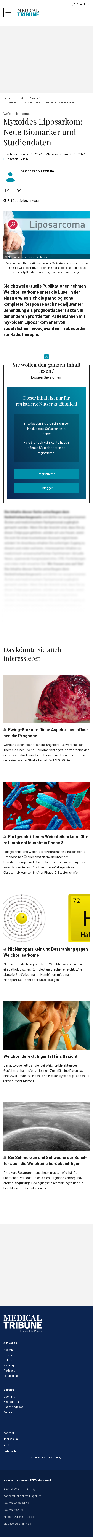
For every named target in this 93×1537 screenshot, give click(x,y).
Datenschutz (11, 1451)
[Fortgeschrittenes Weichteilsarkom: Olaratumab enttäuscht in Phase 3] (46, 806)
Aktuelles (10, 1343)
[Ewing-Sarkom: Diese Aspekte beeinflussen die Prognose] (46, 699)
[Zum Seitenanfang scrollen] (85, 1529)
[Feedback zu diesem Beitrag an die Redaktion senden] (18, 190)
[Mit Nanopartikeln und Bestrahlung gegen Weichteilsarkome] (46, 918)
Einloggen (46, 488)
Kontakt (8, 1433)
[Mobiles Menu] (8, 12)
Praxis (7, 1355)
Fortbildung (11, 1375)
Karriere (8, 1412)
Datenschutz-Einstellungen (46, 1457)
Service (8, 1389)
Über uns (9, 1396)
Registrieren (46, 474)
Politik (7, 1360)
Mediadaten (11, 1401)
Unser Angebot (13, 1407)
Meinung (8, 1365)
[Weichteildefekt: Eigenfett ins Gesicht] (46, 1025)
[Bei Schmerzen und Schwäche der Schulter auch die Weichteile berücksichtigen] (46, 1126)
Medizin (8, 1349)
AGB (6, 1445)
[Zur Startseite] (28, 12)
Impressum (10, 1439)
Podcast (9, 1370)
